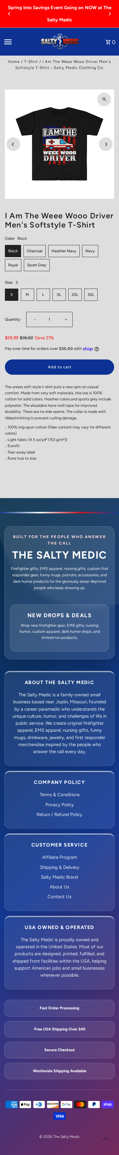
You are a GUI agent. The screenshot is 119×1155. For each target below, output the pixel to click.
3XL (91, 294)
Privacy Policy (59, 804)
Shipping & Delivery (59, 867)
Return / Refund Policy (59, 814)
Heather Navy (64, 251)
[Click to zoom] (104, 99)
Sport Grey (36, 265)
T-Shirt (31, 61)
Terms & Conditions (60, 794)
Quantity (12, 319)
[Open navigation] (19, 41)
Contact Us (59, 896)
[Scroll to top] (106, 1139)
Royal (13, 265)
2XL (75, 294)
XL (59, 294)
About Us (59, 887)
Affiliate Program (59, 857)
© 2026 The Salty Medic (59, 1137)
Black (13, 251)
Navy (90, 251)
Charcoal (34, 251)
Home (14, 61)
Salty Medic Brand (59, 877)
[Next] (109, 13)
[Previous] (9, 13)
